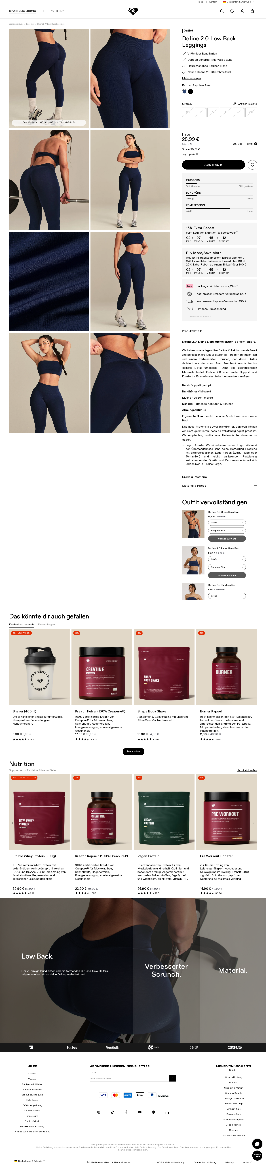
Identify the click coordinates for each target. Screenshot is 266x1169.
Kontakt (32, 1073)
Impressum (32, 1115)
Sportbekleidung (16, 24)
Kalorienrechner (32, 1110)
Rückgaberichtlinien (32, 1084)
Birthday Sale (234, 1108)
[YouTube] (140, 1112)
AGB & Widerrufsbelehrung (171, 1162)
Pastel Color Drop (233, 1103)
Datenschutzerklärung (205, 1162)
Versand (32, 1079)
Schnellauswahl (227, 539)
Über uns (233, 1130)
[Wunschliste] (232, 11)
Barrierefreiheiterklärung (32, 1126)
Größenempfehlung (32, 1105)
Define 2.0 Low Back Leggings (51, 24)
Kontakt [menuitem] (213, 1)
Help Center (32, 1100)
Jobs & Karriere (233, 1124)
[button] (237, 2)
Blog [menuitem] (201, 1)
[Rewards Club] (257, 1155)
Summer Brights (233, 1093)
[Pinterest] (153, 1112)
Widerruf (247, 1162)
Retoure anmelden (32, 1089)
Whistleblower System (234, 1135)
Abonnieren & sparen (233, 1119)
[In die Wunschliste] (252, 165)
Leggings (30, 24)
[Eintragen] (172, 1078)
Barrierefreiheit (32, 1121)
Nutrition (233, 1082)
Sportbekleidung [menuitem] (22, 11)
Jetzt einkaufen (247, 770)
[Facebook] (126, 1112)
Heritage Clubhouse (234, 1098)
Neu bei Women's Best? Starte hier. (32, 1131)
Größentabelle (247, 104)
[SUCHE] (222, 11)
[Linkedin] (167, 1112)
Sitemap (229, 1162)
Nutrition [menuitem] (57, 11)
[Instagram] (98, 1112)
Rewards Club (234, 1114)
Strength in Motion (233, 1087)
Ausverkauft (213, 165)
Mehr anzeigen (191, 78)
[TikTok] (112, 1112)
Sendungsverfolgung (32, 1094)
